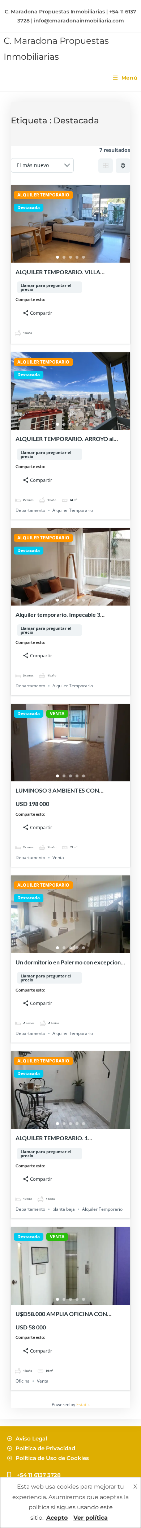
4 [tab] (77, 257)
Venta (58, 857)
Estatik (83, 1404)
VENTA (57, 714)
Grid (105, 165)
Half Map (123, 165)
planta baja (63, 1209)
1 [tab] (57, 257)
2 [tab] (64, 257)
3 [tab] (70, 257)
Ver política (90, 1517)
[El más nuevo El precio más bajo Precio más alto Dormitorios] (42, 165)
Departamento (30, 510)
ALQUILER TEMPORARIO (43, 195)
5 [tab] (83, 257)
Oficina (23, 1381)
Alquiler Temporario (72, 510)
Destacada (28, 207)
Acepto (57, 1517)
